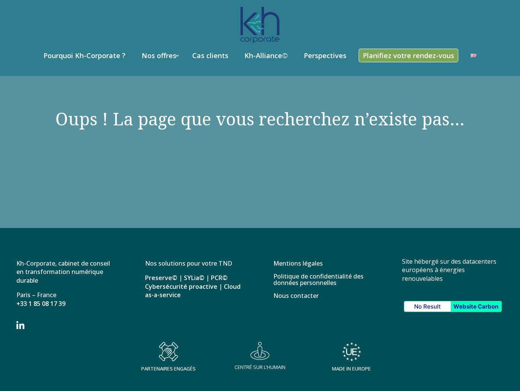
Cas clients (210, 55)
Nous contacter (296, 296)
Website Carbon (475, 306)
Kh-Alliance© (266, 55)
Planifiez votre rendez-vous (408, 55)
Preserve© (161, 278)
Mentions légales (298, 264)
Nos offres (159, 55)
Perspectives (325, 55)
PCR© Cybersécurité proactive (186, 282)
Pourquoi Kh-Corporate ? (84, 55)
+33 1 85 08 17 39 (40, 303)
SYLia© (194, 278)
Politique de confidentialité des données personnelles (318, 280)
